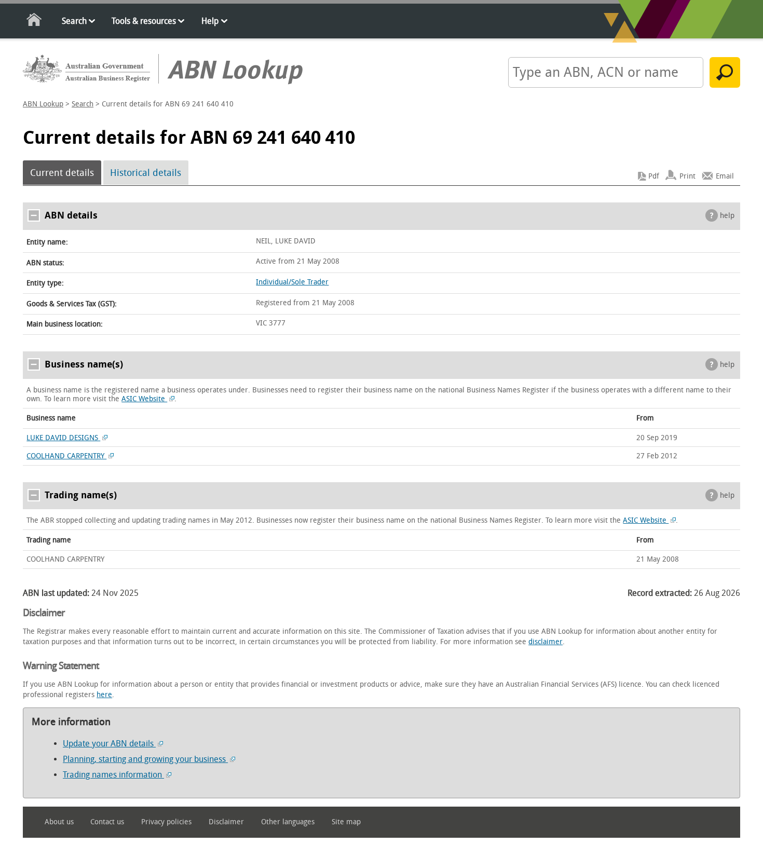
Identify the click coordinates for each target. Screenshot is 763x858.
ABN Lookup (43, 104)
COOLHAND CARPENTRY (66, 456)
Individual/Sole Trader (292, 282)
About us (59, 822)
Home (34, 21)
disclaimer (545, 641)
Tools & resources (144, 21)
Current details (62, 173)
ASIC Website (144, 398)
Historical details (145, 173)
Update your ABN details (109, 743)
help (727, 215)
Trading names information (113, 775)
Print (687, 176)
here (104, 694)
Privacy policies (166, 822)
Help (210, 21)
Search (74, 21)
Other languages (288, 822)
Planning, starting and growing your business (145, 759)
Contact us (107, 822)
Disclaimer (226, 822)
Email (725, 176)
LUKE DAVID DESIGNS (63, 437)
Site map (346, 822)
